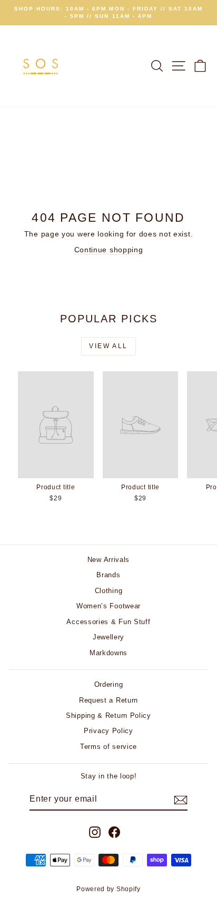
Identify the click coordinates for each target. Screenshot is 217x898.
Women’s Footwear (108, 606)
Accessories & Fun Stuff (108, 622)
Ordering (108, 684)
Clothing (109, 591)
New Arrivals (108, 560)
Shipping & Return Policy (108, 715)
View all (108, 346)
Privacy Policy (108, 731)
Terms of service (108, 747)
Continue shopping (108, 249)
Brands (108, 575)
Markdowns (108, 653)
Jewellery (108, 637)
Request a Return (108, 700)
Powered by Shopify (108, 889)
